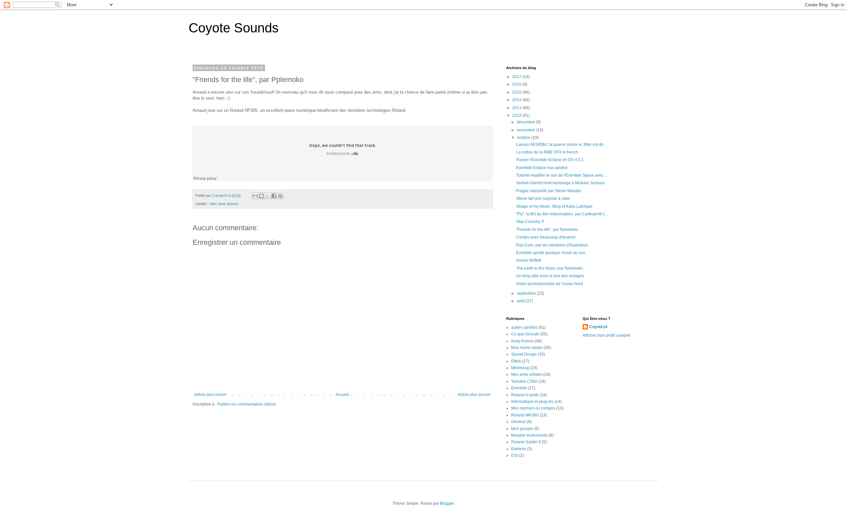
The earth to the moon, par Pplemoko (549, 268)
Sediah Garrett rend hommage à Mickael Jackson (560, 183)
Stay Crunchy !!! (530, 221)
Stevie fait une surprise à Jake (543, 198)
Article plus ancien (474, 394)
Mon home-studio (527, 347)
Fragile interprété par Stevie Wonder (548, 191)
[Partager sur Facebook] (274, 196)
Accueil (342, 394)
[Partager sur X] (267, 196)
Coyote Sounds (234, 28)
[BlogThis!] (261, 196)
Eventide (519, 388)
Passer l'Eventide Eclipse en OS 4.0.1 (550, 159)
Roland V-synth (525, 395)
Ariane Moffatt (528, 260)
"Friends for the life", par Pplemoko (547, 229)
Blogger (447, 503)
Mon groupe (522, 428)
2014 (517, 100)
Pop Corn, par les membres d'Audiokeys (552, 245)
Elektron (518, 449)
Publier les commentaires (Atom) (246, 404)
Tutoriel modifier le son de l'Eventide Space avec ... (561, 175)
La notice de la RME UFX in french (547, 152)
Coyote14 (598, 326)
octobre (524, 137)
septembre (527, 293)
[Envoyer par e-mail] (255, 196)
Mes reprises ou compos (533, 408)
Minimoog (520, 368)
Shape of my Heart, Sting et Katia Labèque (554, 206)
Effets (516, 361)
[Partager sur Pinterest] (280, 196)
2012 (517, 115)
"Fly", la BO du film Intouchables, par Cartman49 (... (561, 214)
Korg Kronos (522, 341)
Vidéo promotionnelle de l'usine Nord (549, 283)
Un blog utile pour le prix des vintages (550, 276)
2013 (517, 108)
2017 (517, 76)
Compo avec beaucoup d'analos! (545, 237)
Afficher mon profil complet (606, 335)
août (521, 301)
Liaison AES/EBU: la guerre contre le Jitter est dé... (561, 144)
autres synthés (524, 327)
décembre (526, 122)
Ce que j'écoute (525, 334)
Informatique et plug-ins (532, 401)
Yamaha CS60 (524, 381)
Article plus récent (210, 394)
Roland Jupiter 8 (526, 442)
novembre (526, 130)
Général (518, 421)
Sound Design (524, 354)
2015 (517, 92)
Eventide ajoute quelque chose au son (550, 252)
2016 (517, 84)
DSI (514, 455)
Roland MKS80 (525, 415)
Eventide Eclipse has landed (541, 167)
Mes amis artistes (224, 204)
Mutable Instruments (529, 435)
